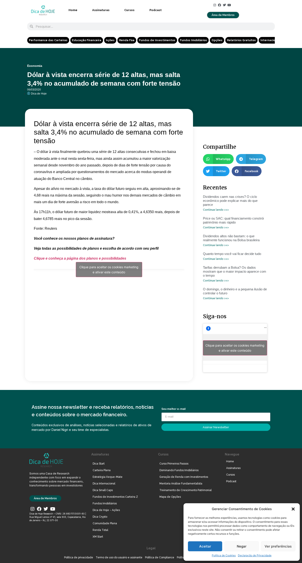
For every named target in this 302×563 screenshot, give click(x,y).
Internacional (269, 40)
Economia (34, 65)
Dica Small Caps (103, 490)
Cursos (129, 10)
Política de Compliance (159, 557)
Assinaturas (100, 10)
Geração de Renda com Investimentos (183, 476)
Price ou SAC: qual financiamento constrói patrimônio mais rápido (233, 220)
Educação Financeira (86, 40)
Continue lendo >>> (216, 209)
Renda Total (100, 530)
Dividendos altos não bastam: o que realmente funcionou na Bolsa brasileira (231, 238)
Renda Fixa (126, 40)
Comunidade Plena (105, 523)
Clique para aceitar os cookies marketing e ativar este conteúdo (108, 269)
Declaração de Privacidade (254, 555)
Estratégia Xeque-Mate (107, 476)
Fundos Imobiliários (193, 40)
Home (73, 10)
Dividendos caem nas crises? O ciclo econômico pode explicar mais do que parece (230, 200)
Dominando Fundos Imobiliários (179, 470)
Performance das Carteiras (48, 40)
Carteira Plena (102, 470)
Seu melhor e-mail (173, 409)
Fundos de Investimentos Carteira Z (115, 496)
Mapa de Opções (170, 496)
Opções (217, 40)
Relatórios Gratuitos (241, 40)
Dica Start (99, 463)
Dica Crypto (100, 516)
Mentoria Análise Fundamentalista (180, 483)
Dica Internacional (104, 483)
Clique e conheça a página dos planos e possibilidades (80, 258)
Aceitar (205, 546)
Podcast (155, 10)
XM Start (98, 536)
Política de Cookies (224, 555)
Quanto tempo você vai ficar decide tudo (232, 254)
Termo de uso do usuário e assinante (119, 557)
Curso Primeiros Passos (173, 463)
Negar (242, 546)
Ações (110, 40)
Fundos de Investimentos (157, 40)
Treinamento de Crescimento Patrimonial (185, 490)
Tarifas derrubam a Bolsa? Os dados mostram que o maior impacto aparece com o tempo (234, 271)
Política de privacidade (78, 557)
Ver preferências (278, 546)
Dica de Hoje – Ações (106, 510)
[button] (293, 509)
